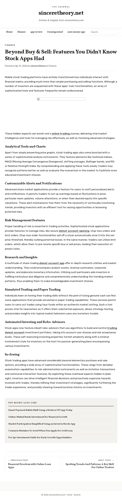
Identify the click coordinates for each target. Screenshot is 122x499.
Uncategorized (55, 32)
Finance (21, 32)
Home (9, 32)
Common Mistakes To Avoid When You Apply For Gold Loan (40, 430)
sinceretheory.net (61, 13)
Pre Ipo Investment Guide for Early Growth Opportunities (40, 437)
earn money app (76, 32)
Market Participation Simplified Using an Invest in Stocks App (41, 424)
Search (77, 495)
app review (36, 32)
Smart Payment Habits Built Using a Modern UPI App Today (40, 410)
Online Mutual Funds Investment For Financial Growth (37, 417)
